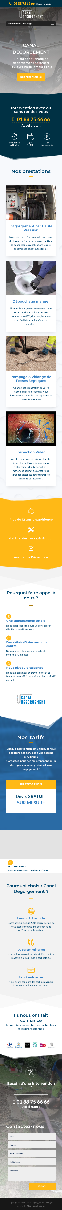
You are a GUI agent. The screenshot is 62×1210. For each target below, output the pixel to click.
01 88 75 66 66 (32, 3)
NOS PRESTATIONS (31, 77)
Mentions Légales (36, 1206)
